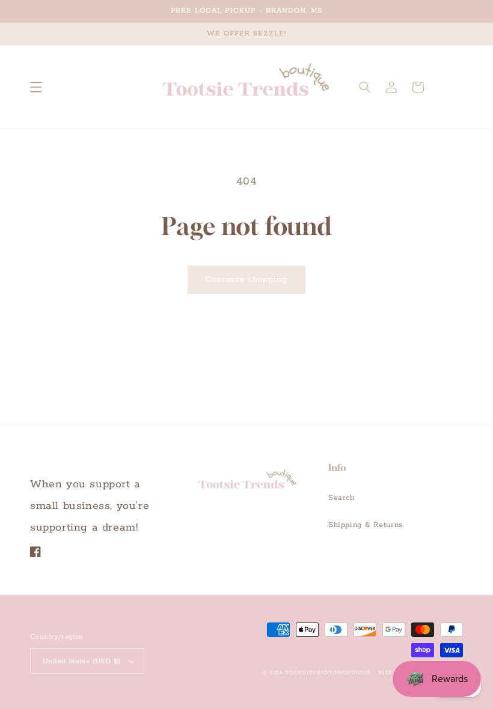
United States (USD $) (81, 661)
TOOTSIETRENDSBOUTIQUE (328, 672)
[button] (36, 87)
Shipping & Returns (365, 524)
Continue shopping (246, 280)
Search (341, 497)
